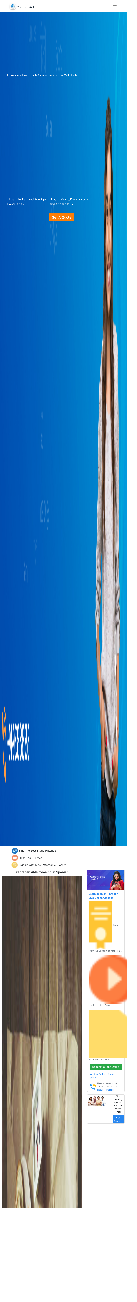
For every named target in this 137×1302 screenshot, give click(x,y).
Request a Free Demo (105, 1066)
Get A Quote (61, 217)
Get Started (118, 1119)
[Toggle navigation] (114, 7)
